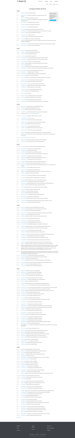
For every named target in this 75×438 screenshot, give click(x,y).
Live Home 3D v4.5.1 (24, 220)
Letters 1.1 (22, 382)
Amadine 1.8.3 (23, 24)
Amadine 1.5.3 (23, 157)
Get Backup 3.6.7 (23, 234)
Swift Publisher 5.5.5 (24, 392)
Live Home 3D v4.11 (24, 59)
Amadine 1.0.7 (23, 330)
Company (56, 1)
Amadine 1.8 (23, 40)
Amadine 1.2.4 (23, 283)
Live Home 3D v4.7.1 (24, 181)
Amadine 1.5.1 (23, 171)
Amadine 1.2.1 (23, 314)
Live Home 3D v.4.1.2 (24, 287)
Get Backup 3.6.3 (23, 335)
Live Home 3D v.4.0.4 (24, 310)
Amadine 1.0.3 (23, 342)
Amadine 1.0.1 (23, 354)
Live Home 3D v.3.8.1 (24, 393)
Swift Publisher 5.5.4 (24, 406)
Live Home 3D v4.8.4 (24, 141)
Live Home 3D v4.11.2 (24, 45)
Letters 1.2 (22, 361)
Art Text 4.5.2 (23, 77)
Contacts (50, 4)
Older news (19, 417)
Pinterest (33, 429)
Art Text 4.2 (23, 210)
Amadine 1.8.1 (23, 36)
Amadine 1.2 (27, 324)
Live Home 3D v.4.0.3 (24, 316)
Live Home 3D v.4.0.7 (24, 299)
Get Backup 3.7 (23, 218)
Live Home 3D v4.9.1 (24, 130)
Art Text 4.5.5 (23, 64)
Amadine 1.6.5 (23, 107)
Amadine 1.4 (23, 226)
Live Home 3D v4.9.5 (24, 119)
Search (49, 430)
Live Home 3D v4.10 (24, 85)
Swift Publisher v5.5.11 (24, 305)
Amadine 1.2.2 (23, 308)
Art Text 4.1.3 (23, 242)
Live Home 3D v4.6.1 (24, 194)
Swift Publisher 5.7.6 (24, 30)
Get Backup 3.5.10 (24, 371)
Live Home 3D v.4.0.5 (24, 304)
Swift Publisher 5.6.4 (24, 222)
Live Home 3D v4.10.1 (24, 79)
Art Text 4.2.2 (23, 192)
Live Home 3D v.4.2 (24, 277)
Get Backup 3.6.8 (23, 231)
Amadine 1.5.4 (23, 153)
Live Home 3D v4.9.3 (24, 122)
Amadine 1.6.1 (23, 127)
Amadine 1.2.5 (23, 281)
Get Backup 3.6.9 (23, 227)
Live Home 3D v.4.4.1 (24, 235)
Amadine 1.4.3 (23, 216)
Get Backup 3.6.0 (23, 364)
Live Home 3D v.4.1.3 (24, 285)
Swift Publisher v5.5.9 (24, 323)
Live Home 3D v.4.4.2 (24, 230)
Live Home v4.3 (23, 262)
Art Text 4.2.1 (23, 200)
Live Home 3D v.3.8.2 (24, 388)
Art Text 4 (22, 397)
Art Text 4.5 (23, 93)
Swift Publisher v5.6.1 (24, 279)
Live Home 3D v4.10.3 (24, 70)
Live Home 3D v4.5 (24, 223)
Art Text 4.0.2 (23, 381)
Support (46, 1)
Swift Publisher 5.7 (24, 106)
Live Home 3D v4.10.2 (24, 73)
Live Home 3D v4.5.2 (24, 212)
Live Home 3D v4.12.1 (24, 22)
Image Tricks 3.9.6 (24, 169)
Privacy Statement (31, 434)
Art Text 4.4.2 (23, 97)
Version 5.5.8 (23, 332)
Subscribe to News (53, 20)
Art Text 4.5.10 (23, 17)
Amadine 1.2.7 (23, 270)
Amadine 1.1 (23, 373)
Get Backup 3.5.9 (23, 375)
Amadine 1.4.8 (23, 184)
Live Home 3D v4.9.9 (24, 89)
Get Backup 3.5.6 (23, 386)
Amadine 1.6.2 (23, 123)
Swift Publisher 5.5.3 (24, 413)
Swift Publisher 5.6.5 (24, 202)
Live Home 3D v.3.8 (24, 404)
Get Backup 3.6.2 (23, 344)
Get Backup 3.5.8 (23, 377)
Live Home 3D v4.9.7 (24, 111)
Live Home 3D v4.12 (24, 26)
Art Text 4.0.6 (23, 339)
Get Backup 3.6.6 (23, 258)
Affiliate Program (50, 428)
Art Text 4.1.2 (23, 260)
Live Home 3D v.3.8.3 (24, 366)
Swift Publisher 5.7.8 (24, 15)
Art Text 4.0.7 (23, 328)
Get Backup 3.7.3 (23, 150)
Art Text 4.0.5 (23, 352)
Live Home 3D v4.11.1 (24, 57)
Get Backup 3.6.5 (23, 295)
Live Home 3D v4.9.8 (24, 101)
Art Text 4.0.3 (23, 378)
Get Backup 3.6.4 (23, 307)
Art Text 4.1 (23, 297)
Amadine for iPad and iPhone (25, 358)
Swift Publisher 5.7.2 (24, 87)
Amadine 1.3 (23, 243)
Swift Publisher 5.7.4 (24, 68)
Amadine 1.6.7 (23, 95)
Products (40, 1)
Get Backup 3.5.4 (23, 400)
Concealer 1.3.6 (23, 172)
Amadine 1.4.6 (23, 189)
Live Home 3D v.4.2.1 (24, 275)
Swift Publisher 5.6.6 (24, 196)
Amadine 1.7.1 (23, 52)
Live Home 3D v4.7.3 (24, 175)
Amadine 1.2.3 (23, 290)
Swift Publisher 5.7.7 (24, 19)
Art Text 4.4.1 (23, 99)
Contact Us (49, 425)
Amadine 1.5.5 (23, 139)
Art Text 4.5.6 (23, 56)
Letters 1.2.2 (23, 265)
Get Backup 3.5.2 (23, 408)
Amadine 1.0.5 (23, 333)
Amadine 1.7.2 (23, 50)
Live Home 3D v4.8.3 (24, 148)
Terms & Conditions (43, 434)
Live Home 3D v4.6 (24, 198)
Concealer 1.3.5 (23, 214)
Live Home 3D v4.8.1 (24, 163)
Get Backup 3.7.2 (23, 167)
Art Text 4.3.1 (23, 177)
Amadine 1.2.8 (23, 256)
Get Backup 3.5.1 (23, 415)
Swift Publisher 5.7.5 (24, 43)
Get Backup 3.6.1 (23, 355)
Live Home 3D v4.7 (24, 183)
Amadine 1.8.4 (23, 12)
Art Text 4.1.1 (23, 273)
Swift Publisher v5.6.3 (24, 239)
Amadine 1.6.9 (23, 81)
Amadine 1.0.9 (23, 390)
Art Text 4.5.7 (23, 53)
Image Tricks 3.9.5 (24, 264)
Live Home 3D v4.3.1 (24, 255)
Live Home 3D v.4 (24, 321)
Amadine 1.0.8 (23, 411)
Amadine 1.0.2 (23, 350)
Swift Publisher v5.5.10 (24, 312)
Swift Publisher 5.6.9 (24, 155)
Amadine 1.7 (23, 63)
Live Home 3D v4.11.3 (24, 34)
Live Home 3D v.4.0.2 (24, 318)
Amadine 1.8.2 (23, 32)
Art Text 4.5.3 (23, 75)
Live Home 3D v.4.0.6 (24, 301)
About (47, 4)
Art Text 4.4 (23, 109)
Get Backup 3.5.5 (23, 399)
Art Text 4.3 (23, 187)
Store (51, 1)
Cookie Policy (37, 434)
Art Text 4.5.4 (23, 66)
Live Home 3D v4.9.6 (24, 115)
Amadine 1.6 (23, 132)
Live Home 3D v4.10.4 (24, 61)
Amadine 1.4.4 (23, 207)
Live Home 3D (23, 208)
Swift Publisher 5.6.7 (24, 159)
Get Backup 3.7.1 (23, 191)
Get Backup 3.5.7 (23, 384)
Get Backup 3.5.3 (23, 402)
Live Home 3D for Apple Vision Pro (26, 137)
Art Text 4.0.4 (23, 362)
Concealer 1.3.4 (23, 292)
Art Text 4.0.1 (23, 395)
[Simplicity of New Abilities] (21, 1)
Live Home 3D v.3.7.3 (24, 409)
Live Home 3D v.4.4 (24, 237)
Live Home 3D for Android (32, 113)
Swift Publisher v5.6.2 (24, 272)
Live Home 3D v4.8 (24, 164)
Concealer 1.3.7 (23, 146)
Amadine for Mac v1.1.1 (24, 340)
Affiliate (54, 4)
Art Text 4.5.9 (23, 29)
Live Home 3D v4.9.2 (24, 126)
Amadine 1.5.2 (23, 161)
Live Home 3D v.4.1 (24, 293)
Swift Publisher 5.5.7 (24, 357)
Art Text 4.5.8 (23, 38)
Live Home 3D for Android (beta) (26, 118)
